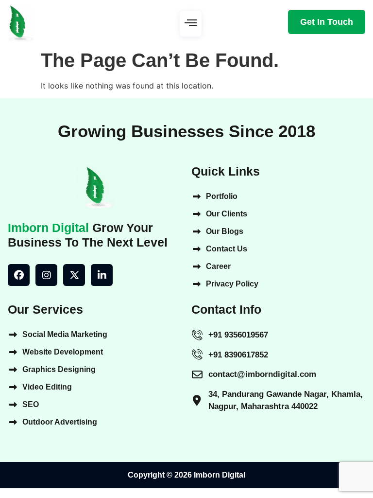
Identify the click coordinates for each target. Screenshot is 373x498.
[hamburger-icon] (191, 24)
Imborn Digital (48, 227)
